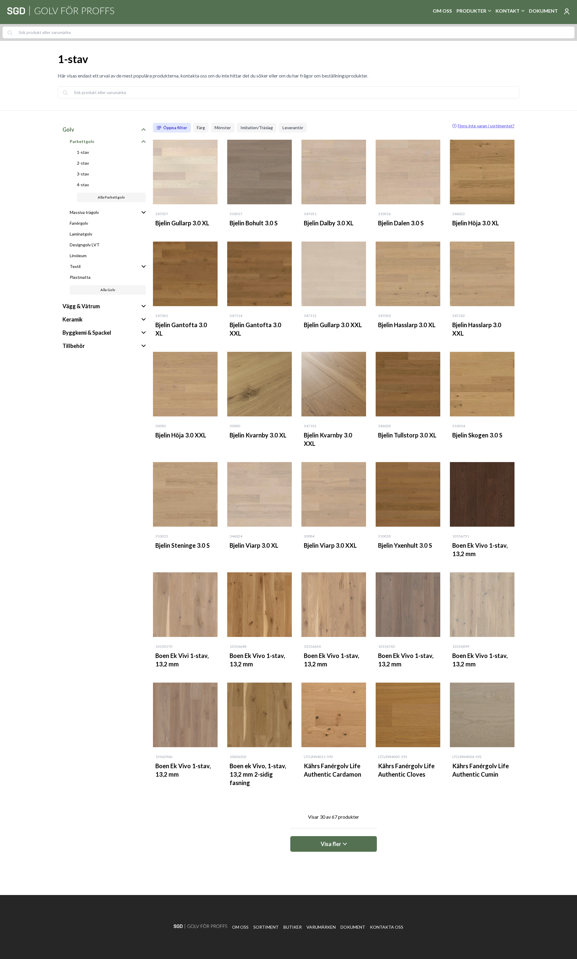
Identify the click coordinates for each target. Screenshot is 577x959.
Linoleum (78, 255)
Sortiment (266, 927)
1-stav (83, 152)
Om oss (442, 11)
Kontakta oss (386, 927)
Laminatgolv (81, 233)
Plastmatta (80, 277)
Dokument (543, 11)
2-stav (83, 163)
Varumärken (321, 927)
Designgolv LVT (84, 244)
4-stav (83, 184)
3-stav (83, 173)
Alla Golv (107, 290)
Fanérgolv (79, 223)
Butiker (292, 927)
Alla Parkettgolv (111, 197)
